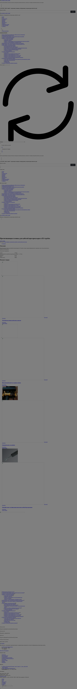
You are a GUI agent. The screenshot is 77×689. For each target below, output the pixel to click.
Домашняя (9, 225)
